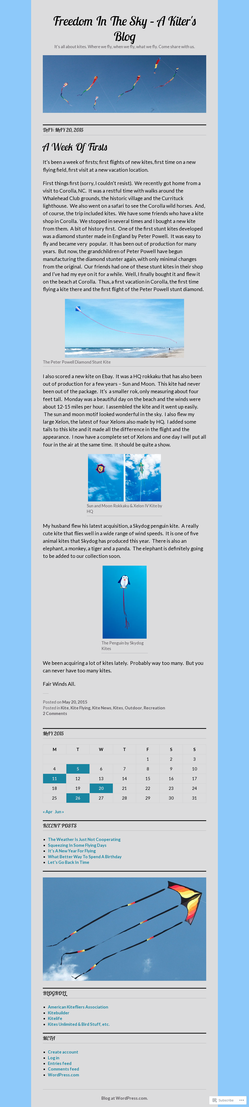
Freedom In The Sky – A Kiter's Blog (124, 28)
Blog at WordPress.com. (124, 1098)
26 (77, 798)
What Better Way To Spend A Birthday (85, 856)
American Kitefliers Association (78, 1006)
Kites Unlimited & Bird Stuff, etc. (79, 1024)
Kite (65, 707)
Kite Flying (80, 707)
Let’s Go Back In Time (68, 862)
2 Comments (55, 713)
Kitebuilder (58, 1012)
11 (54, 778)
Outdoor (133, 707)
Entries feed (59, 1063)
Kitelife (55, 1018)
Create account (63, 1051)
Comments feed (63, 1068)
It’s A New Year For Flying (72, 850)
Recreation (154, 707)
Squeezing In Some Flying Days (77, 845)
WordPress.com (63, 1074)
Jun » (59, 811)
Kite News (101, 707)
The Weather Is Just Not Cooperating (84, 839)
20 (101, 788)
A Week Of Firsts (75, 146)
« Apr (48, 811)
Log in (53, 1057)
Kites (118, 707)
